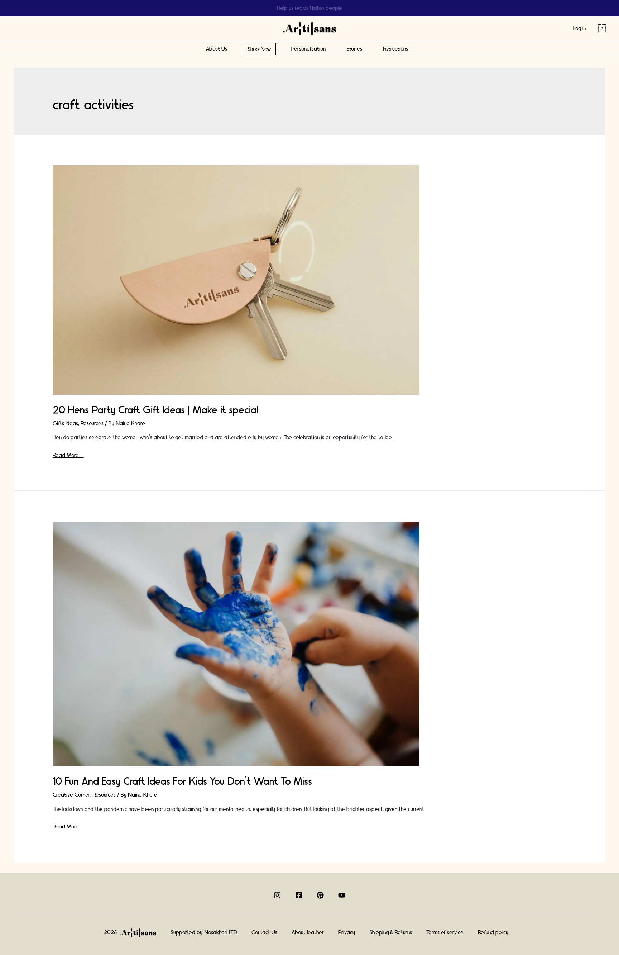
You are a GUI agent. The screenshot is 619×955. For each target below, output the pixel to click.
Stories (354, 49)
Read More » (68, 455)
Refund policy (493, 933)
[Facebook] (298, 895)
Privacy (346, 933)
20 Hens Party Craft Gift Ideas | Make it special (155, 410)
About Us (216, 49)
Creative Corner (71, 795)
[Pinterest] (320, 895)
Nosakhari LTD (220, 933)
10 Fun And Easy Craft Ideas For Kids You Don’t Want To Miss (182, 782)
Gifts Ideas (65, 424)
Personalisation (308, 49)
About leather (308, 933)
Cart (601, 27)
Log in (579, 28)
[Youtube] (341, 895)
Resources (92, 424)
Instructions (395, 49)
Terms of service (445, 933)
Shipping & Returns (390, 933)
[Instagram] (277, 895)
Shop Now (259, 49)
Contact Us (264, 933)
